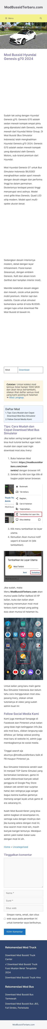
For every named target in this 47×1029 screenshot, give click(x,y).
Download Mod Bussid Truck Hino (23, 977)
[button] (40, 18)
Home (7, 847)
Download (24, 370)
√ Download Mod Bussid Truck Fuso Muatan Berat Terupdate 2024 (21, 968)
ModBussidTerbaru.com (23, 7)
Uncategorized (20, 847)
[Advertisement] (23, 88)
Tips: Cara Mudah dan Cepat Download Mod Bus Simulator (21, 414)
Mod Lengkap (16, 397)
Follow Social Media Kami (19, 419)
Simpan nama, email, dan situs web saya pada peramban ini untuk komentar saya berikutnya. (24, 918)
